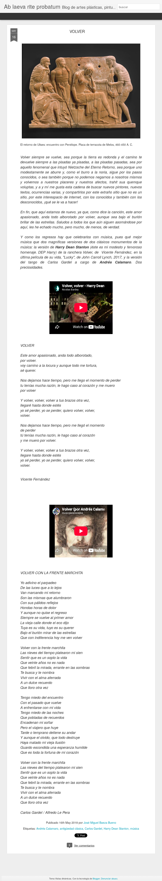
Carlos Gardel (93, 828)
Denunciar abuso (109, 878)
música (134, 828)
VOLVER (77, 31)
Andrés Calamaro (47, 828)
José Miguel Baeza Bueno (100, 823)
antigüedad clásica (71, 828)
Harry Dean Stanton (116, 828)
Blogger (96, 878)
